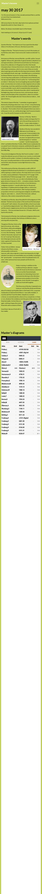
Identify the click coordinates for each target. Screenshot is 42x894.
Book (7, 342)
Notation (21, 342)
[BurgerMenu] (37, 3)
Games (34, 342)
